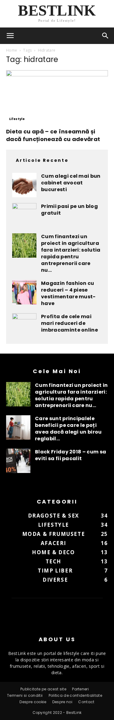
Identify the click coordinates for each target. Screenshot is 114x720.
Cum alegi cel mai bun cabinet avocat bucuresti (71, 183)
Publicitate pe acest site (43, 689)
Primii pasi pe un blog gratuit (69, 209)
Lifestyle (17, 119)
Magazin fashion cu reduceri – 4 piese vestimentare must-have (68, 293)
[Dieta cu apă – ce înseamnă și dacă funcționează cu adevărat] (57, 97)
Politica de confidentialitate (75, 695)
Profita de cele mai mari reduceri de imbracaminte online (69, 323)
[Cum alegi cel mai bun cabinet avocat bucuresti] (24, 185)
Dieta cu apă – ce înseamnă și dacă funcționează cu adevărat (53, 135)
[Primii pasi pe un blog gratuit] (24, 215)
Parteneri (80, 689)
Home (11, 50)
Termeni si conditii (25, 695)
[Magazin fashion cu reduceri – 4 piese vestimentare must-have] (24, 292)
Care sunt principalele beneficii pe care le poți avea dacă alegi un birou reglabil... (68, 428)
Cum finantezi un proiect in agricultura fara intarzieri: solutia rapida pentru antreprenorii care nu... (71, 253)
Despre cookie (32, 701)
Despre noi (62, 701)
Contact (86, 701)
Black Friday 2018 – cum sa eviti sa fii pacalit (70, 455)
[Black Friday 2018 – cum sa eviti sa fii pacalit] (18, 461)
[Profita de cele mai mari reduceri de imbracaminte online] (24, 325)
